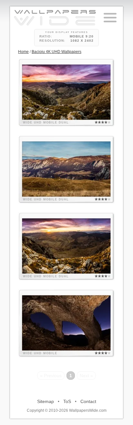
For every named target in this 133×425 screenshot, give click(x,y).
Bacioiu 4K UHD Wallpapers (56, 51)
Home (23, 51)
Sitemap (45, 401)
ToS (67, 401)
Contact (88, 401)
